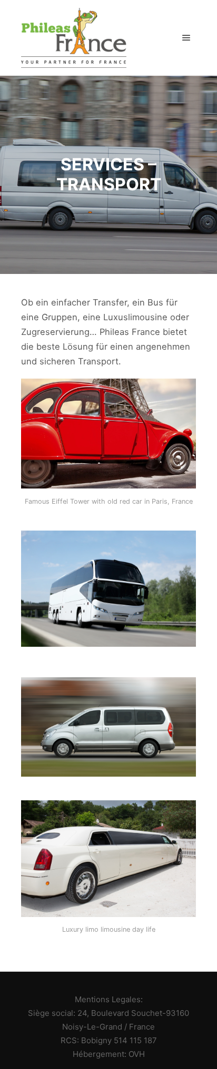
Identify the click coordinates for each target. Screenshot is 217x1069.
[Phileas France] (73, 38)
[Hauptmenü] (186, 38)
